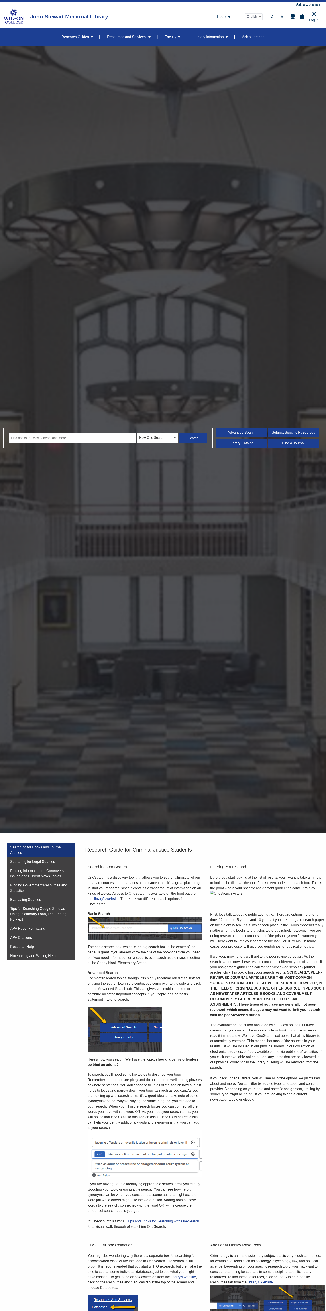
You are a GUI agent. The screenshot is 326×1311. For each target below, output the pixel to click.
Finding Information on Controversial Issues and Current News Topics (38, 873)
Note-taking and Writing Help (33, 956)
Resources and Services (127, 37)
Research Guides (75, 37)
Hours (221, 16)
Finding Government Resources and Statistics (38, 887)
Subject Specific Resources (293, 432)
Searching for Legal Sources (32, 862)
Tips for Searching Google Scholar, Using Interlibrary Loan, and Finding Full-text (38, 914)
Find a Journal (293, 443)
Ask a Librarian (308, 4)
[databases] (293, 16)
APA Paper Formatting (27, 928)
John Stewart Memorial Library (69, 17)
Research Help (22, 947)
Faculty (170, 37)
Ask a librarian (253, 37)
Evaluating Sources (25, 900)
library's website (106, 899)
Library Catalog (242, 443)
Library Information (209, 37)
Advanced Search (242, 432)
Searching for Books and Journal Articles (36, 849)
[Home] (13, 16)
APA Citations (21, 937)
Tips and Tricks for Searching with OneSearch (163, 1221)
